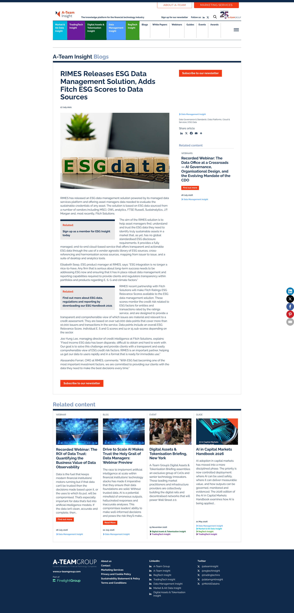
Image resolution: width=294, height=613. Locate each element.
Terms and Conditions (113, 582)
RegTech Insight (132, 26)
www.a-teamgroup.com (67, 571)
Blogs (145, 24)
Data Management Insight (116, 27)
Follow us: (196, 17)
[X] (290, 299)
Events (202, 24)
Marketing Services (216, 5)
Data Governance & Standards (193, 119)
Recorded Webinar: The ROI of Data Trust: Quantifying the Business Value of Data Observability (76, 458)
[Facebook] (290, 306)
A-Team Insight (161, 570)
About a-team (174, 5)
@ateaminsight (210, 566)
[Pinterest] (290, 314)
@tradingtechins (211, 575)
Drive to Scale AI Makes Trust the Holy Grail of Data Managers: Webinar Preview (123, 456)
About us (106, 561)
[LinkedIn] (290, 291)
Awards (214, 24)
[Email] (290, 322)
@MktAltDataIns (211, 583)
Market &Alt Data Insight (60, 27)
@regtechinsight (211, 570)
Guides (190, 24)
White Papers (159, 24)
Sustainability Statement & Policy (120, 578)
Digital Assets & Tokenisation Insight (95, 27)
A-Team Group (161, 566)
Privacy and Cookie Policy (116, 574)
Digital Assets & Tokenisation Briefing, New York (168, 453)
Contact (105, 565)
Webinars (177, 24)
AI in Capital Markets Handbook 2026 (214, 451)
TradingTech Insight (76, 26)
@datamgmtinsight (212, 579)
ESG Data (192, 122)
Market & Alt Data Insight (210, 529)
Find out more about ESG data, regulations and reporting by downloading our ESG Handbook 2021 (87, 301)
